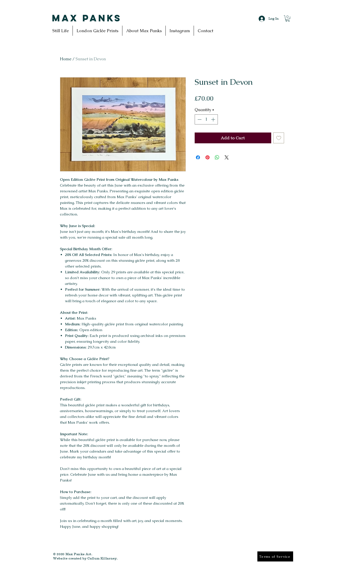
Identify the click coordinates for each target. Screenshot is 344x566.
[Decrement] (198, 119)
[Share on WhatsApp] (217, 157)
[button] (287, 18)
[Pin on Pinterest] (207, 157)
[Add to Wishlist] (278, 138)
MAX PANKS (87, 18)
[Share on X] (227, 157)
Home (66, 59)
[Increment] (213, 119)
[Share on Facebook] (198, 157)
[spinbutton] (206, 119)
